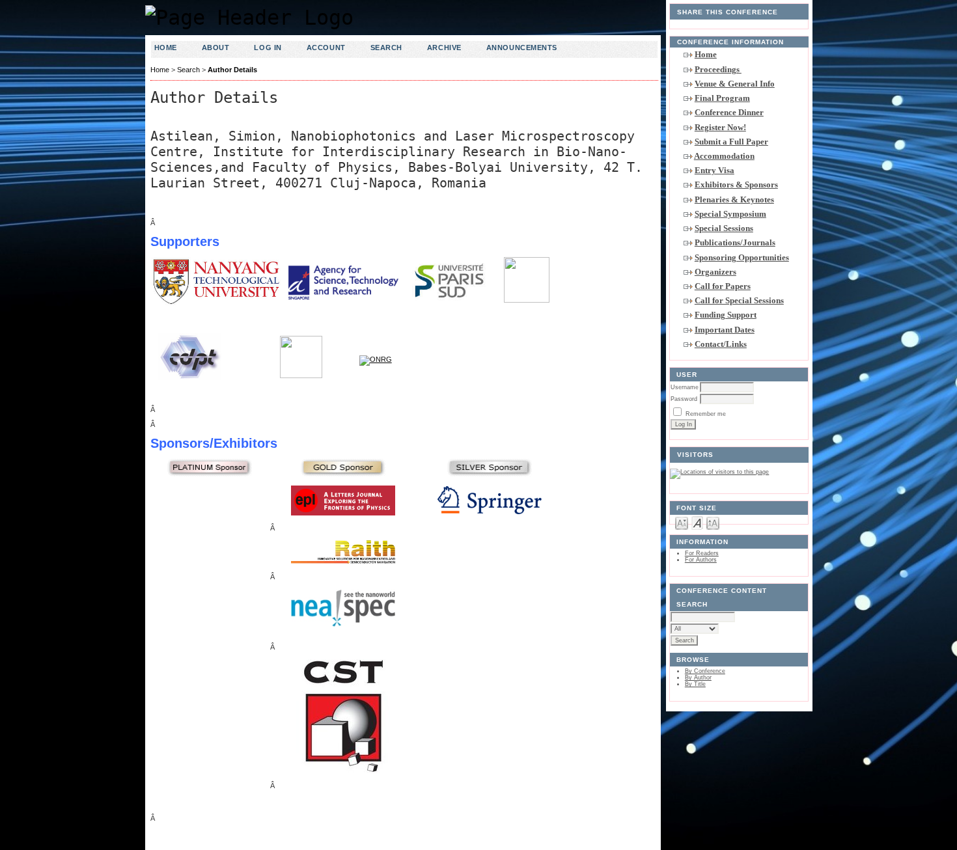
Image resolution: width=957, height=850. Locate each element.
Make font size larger (712, 522)
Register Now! (720, 127)
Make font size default (697, 522)
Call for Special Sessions (739, 300)
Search (386, 47)
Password (684, 399)
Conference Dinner (729, 112)
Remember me (706, 414)
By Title (695, 684)
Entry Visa (714, 170)
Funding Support (725, 315)
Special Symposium (730, 214)
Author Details (232, 70)
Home (706, 54)
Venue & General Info (735, 84)
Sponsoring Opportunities (742, 257)
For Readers (702, 553)
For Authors (701, 559)
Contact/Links (721, 344)
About (216, 47)
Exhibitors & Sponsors (736, 184)
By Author (698, 677)
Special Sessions (724, 228)
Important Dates (725, 330)
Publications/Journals (735, 242)
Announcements (521, 47)
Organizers (715, 272)
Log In (267, 47)
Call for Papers (723, 286)
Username (685, 387)
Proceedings (718, 69)
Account (326, 47)
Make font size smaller (681, 522)
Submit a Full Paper (731, 141)
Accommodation (724, 156)
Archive (444, 47)
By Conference (705, 671)
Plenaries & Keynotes (734, 199)
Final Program (722, 98)
